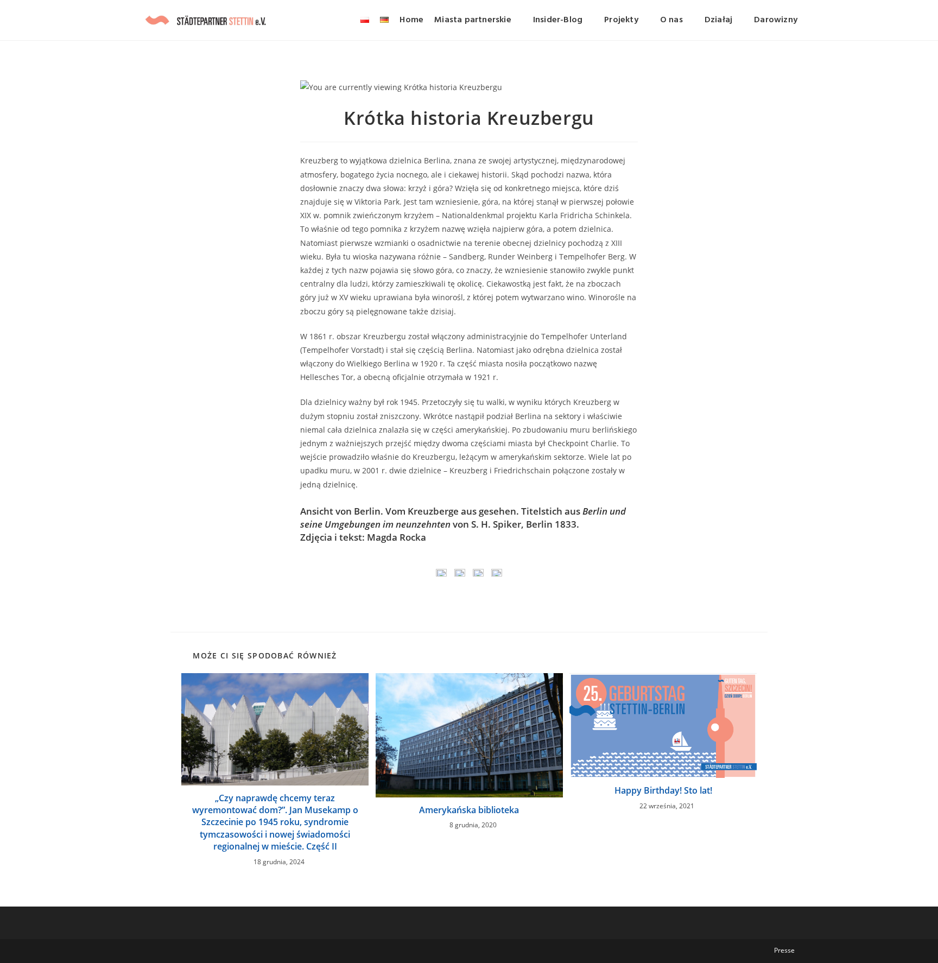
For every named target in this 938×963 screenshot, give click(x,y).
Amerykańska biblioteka (469, 810)
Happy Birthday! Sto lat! (663, 790)
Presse (784, 950)
